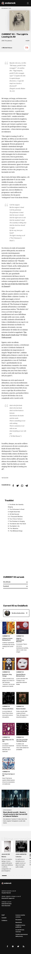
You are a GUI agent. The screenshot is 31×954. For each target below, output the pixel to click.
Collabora (4, 920)
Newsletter (18, 922)
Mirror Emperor (22, 114)
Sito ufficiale (6, 582)
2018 (10, 8)
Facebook (6, 586)
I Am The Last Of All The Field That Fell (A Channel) (15, 283)
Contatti (4, 917)
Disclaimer (18, 919)
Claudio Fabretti (6, 892)
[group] (7, 857)
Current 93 (5, 144)
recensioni (5, 8)
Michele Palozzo (7, 47)
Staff (3, 915)
